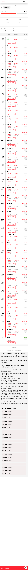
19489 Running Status (7, 460)
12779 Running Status (7, 464)
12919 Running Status (7, 450)
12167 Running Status (7, 441)
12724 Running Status (7, 411)
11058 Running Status (7, 418)
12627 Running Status (7, 447)
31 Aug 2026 (6, 7)
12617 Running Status (7, 434)
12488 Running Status (7, 457)
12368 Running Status (7, 431)
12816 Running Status (7, 470)
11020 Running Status (7, 427)
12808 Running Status (7, 414)
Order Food (11, 43)
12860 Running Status (7, 473)
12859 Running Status (7, 421)
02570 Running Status (7, 437)
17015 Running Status (7, 424)
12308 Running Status (7, 454)
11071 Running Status (7, 444)
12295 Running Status (7, 467)
